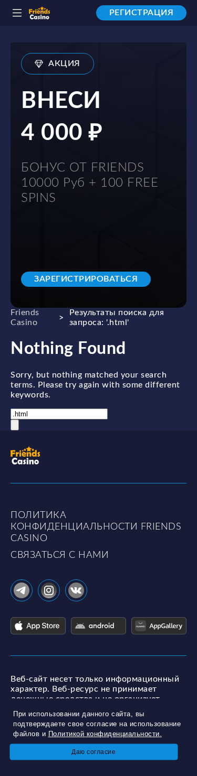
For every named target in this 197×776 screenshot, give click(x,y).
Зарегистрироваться (86, 279)
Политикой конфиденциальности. (105, 734)
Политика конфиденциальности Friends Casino (96, 527)
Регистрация (141, 12)
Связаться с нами (60, 555)
